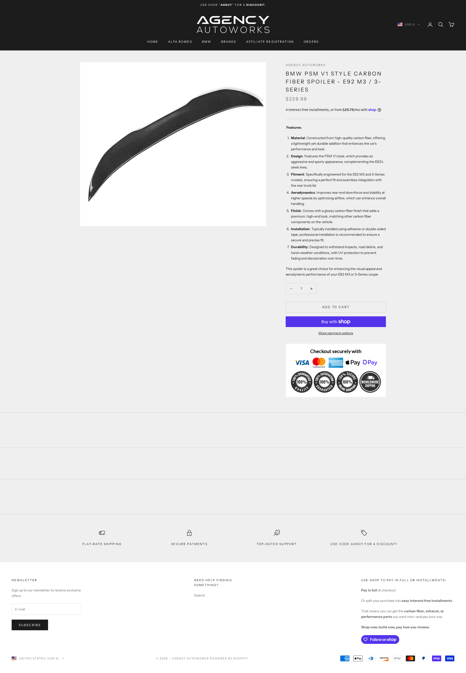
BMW (206, 41)
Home (152, 41)
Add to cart (336, 307)
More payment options (335, 333)
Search (199, 595)
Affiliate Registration (270, 41)
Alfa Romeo (180, 41)
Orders (311, 41)
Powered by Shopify (229, 658)
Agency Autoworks (306, 65)
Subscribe (30, 625)
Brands (228, 41)
